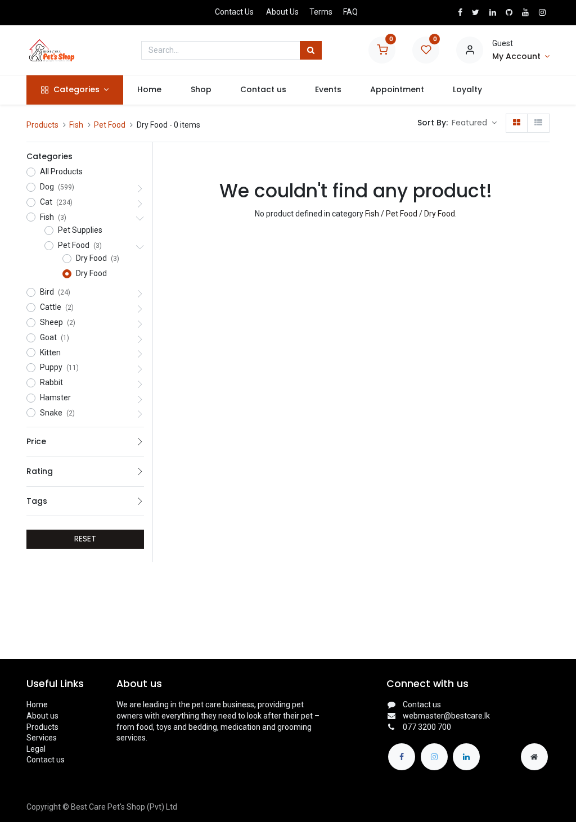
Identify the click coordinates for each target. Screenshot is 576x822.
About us (42, 715)
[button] (474, 123)
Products (42, 124)
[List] (538, 123)
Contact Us (234, 11)
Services (41, 737)
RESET (85, 538)
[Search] (311, 50)
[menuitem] (149, 90)
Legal (36, 748)
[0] (381, 49)
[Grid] (517, 123)
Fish (76, 124)
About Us (282, 11)
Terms (320, 11)
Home (37, 704)
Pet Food (109, 124)
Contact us (45, 759)
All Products (61, 171)
